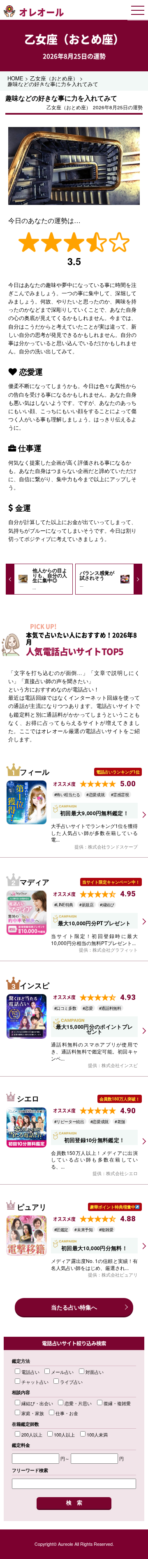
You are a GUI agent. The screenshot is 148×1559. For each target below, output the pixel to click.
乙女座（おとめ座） (74, 39)
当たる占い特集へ (74, 1307)
